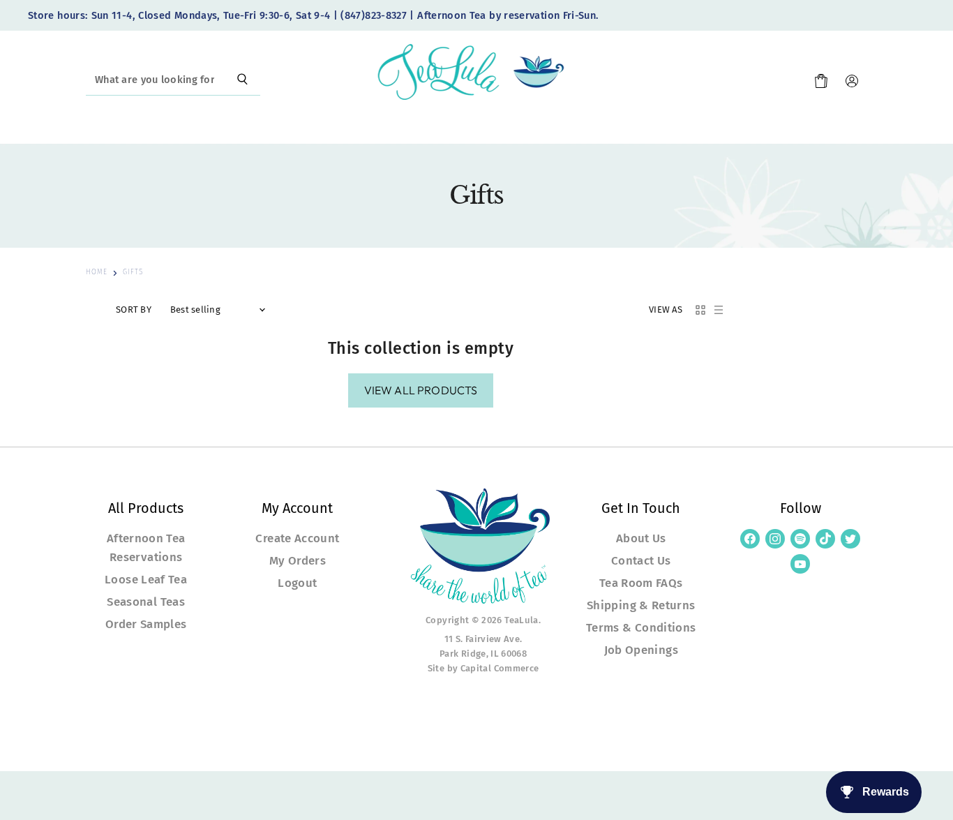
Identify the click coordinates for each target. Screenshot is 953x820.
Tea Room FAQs (641, 583)
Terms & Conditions (641, 627)
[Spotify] (800, 538)
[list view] (719, 310)
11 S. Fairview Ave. (483, 639)
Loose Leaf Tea (146, 579)
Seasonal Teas (146, 602)
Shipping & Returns (641, 605)
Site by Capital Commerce (483, 668)
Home (96, 272)
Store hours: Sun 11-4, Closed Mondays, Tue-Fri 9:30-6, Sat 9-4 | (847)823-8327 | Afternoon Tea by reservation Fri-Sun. (313, 16)
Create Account (297, 538)
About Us (641, 538)
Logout (297, 583)
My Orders (297, 560)
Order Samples (146, 624)
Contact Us (641, 560)
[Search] (242, 80)
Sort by (133, 310)
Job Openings (641, 650)
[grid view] (700, 310)
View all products (421, 390)
